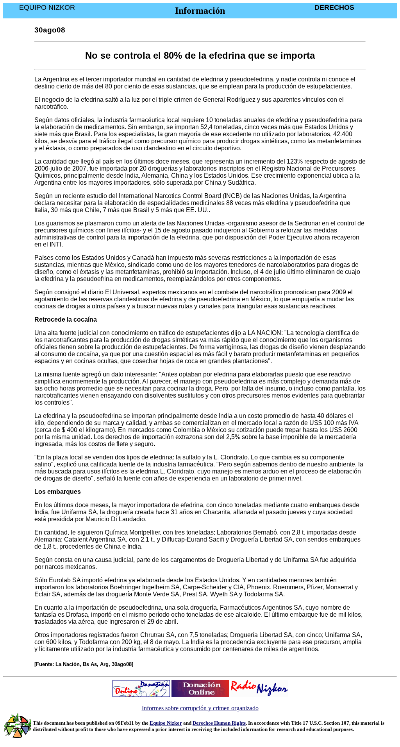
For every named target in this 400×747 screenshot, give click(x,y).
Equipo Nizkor (166, 723)
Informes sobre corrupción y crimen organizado (200, 708)
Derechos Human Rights (219, 723)
